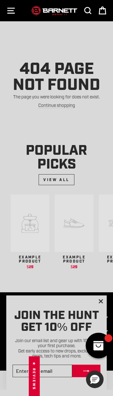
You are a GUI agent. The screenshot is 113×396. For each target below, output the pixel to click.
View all (56, 179)
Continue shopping (56, 104)
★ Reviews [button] (34, 376)
